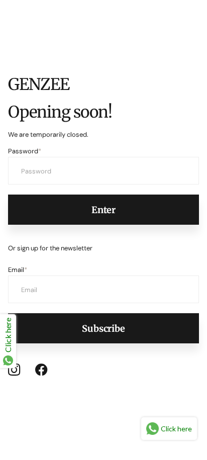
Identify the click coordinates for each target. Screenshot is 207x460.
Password (24, 151)
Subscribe (103, 328)
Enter (103, 210)
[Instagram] (14, 369)
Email (17, 269)
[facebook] (41, 370)
